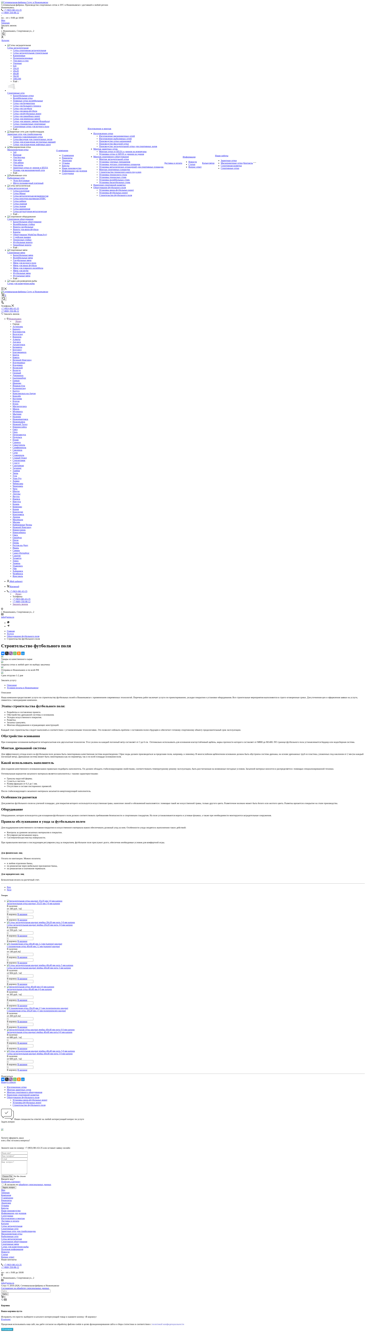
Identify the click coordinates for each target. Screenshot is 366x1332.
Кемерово (17, 506)
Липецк (16, 517)
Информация (189, 157)
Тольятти (17, 558)
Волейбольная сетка (23, 98)
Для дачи (17, 160)
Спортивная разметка (231, 165)
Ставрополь (18, 455)
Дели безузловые (21, 180)
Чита (15, 488)
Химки (16, 481)
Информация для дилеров (74, 171)
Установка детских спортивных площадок (119, 164)
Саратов (17, 555)
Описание (12, 685)
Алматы (16, 339)
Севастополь (19, 445)
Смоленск (17, 450)
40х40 (16, 73)
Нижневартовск (20, 419)
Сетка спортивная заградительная (29, 50)
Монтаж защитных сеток (105, 149)
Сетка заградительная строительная (30, 53)
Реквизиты (67, 158)
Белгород (17, 349)
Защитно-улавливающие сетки (28, 137)
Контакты (248, 163)
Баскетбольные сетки (23, 95)
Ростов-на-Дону (20, 545)
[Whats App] (8, 623)
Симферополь (19, 447)
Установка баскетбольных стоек (114, 182)
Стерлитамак (19, 460)
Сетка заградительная (17, 48)
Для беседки (19, 157)
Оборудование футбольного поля (109, 187)
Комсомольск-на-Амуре (24, 393)
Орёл (15, 429)
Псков (16, 440)
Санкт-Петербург (21, 553)
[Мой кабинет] (2, 37)
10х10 (16, 68)
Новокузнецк (19, 530)
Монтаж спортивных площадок (114, 169)
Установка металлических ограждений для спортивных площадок (131, 167)
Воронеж (17, 337)
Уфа (15, 568)
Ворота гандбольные (23, 227)
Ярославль (18, 576)
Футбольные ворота (22, 242)
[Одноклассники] (19, 653)
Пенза (15, 540)
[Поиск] (3, 34)
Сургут (16, 463)
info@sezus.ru (7, 617)
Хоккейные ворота (22, 245)
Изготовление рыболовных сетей (115, 138)
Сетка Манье (19, 193)
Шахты (16, 491)
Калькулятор (208, 163)
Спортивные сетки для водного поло (31, 126)
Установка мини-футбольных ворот (116, 190)
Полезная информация (12, 1249)
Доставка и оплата (173, 163)
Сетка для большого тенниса (27, 106)
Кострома (17, 398)
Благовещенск (19, 352)
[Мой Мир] (23, 653)
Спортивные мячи (16, 252)
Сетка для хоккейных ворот (26, 116)
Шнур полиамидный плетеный (28, 183)
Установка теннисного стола (113, 174)
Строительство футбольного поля (115, 195)
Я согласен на (28, 1184)
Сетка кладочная (21, 191)
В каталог (6, 1319)
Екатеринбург (19, 378)
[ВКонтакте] (3, 653)
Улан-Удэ (17, 478)
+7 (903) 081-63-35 (13, 10)
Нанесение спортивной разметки (109, 185)
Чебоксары (18, 483)
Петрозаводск (19, 434)
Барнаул (16, 329)
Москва (16, 522)
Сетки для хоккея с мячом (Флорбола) (31, 121)
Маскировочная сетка (17, 149)
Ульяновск (18, 566)
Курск (15, 404)
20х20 (16, 71)
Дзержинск (18, 375)
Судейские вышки (22, 237)
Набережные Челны (22, 525)
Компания (6, 1195)
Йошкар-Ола (19, 386)
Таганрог (17, 468)
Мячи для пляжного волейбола (28, 268)
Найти (4, 1294)
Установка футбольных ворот (113, 192)
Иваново (17, 383)
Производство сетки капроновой (115, 141)
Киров (16, 509)
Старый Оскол (20, 458)
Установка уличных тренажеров (114, 162)
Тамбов (16, 470)
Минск (16, 409)
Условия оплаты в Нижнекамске (22, 688)
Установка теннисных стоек (112, 177)
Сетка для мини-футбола (25, 111)
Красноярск (18, 514)
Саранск (17, 442)
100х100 (17, 79)
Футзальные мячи (21, 276)
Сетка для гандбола (22, 108)
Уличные (17, 63)
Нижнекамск (19, 422)
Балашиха (17, 347)
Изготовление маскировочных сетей (117, 136)
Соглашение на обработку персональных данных (25, 1288)
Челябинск (18, 573)
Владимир (18, 365)
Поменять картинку (10, 1181)
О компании (62, 150)
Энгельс (17, 494)
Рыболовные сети (16, 178)
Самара (16, 550)
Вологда (17, 370)
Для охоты (18, 165)
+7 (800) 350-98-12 (10, 12)
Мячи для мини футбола (25, 265)
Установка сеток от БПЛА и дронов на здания (121, 154)
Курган (16, 401)
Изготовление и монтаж (99, 128)
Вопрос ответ (195, 167)
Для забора (18, 162)
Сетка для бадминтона (24, 103)
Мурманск (18, 411)
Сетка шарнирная (21, 209)
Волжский (18, 367)
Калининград (19, 388)
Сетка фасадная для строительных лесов (32, 139)
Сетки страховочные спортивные (29, 124)
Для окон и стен (21, 60)
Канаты (16, 232)
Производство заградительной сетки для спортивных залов (128, 146)
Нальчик (17, 416)
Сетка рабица (19, 201)
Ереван (16, 380)
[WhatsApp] (15, 653)
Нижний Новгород (22, 527)
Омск (15, 535)
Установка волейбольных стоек (114, 180)
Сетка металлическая (17, 188)
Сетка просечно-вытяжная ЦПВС (29, 198)
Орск (15, 432)
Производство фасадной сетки (114, 144)
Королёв (17, 396)
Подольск (17, 437)
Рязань (16, 548)
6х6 (14, 66)
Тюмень (16, 563)
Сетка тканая (19, 206)
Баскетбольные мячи (23, 255)
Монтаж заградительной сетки (114, 159)
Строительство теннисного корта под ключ (120, 172)
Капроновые (19, 55)
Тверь (15, 473)
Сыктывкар (18, 465)
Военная (17, 155)
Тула (15, 476)
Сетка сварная (20, 203)
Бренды (65, 165)
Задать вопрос (8, 1187)
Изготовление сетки (103, 133)
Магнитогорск (20, 406)
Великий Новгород (22, 360)
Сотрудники (68, 173)
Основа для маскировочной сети (29, 170)
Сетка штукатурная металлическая (30, 211)
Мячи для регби (20, 270)
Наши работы (221, 155)
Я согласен (7, 1329)
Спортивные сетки (230, 168)
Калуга (16, 391)
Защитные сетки (229, 160)
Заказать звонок (20, 604)
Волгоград (18, 334)
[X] (7, 653)
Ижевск (16, 499)
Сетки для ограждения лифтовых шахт (32, 144)
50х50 (16, 76)
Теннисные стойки (22, 240)
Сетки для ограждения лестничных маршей (34, 142)
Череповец (18, 486)
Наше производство (71, 168)
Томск (16, 561)
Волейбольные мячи (23, 258)
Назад (18, 321)
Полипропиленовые (23, 58)
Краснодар (18, 512)
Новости (192, 162)
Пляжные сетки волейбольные (28, 101)
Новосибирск (19, 532)
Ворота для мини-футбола (25, 229)
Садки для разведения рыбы (21, 283)
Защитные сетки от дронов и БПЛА (30, 167)
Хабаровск (18, 571)
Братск (16, 355)
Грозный (17, 373)
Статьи (191, 164)
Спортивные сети (16, 93)
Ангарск (17, 342)
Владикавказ (19, 362)
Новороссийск (20, 427)
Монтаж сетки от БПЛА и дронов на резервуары (123, 151)
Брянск (16, 357)
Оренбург (17, 537)
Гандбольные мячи (22, 260)
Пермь (16, 543)
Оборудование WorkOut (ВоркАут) (30, 234)
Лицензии (67, 160)
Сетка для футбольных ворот (27, 113)
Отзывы (66, 163)
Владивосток (19, 331)
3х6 (14, 152)
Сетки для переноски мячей (26, 119)
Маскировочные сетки (232, 163)
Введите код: (8, 1179)
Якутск (16, 496)
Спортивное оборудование (20, 219)
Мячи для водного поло (24, 263)
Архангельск (19, 344)
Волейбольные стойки (24, 224)
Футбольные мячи (22, 273)
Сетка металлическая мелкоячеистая (30, 196)
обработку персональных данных (35, 1184)
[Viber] (11, 653)
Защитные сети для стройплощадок (24, 134)
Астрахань (18, 326)
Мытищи (17, 414)
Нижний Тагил (20, 424)
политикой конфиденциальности (168, 1324)
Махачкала (18, 519)
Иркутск (17, 501)
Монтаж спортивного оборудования (111, 156)
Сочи (15, 452)
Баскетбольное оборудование (27, 221)
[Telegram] (8, 626)
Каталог (5, 40)
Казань (16, 504)
